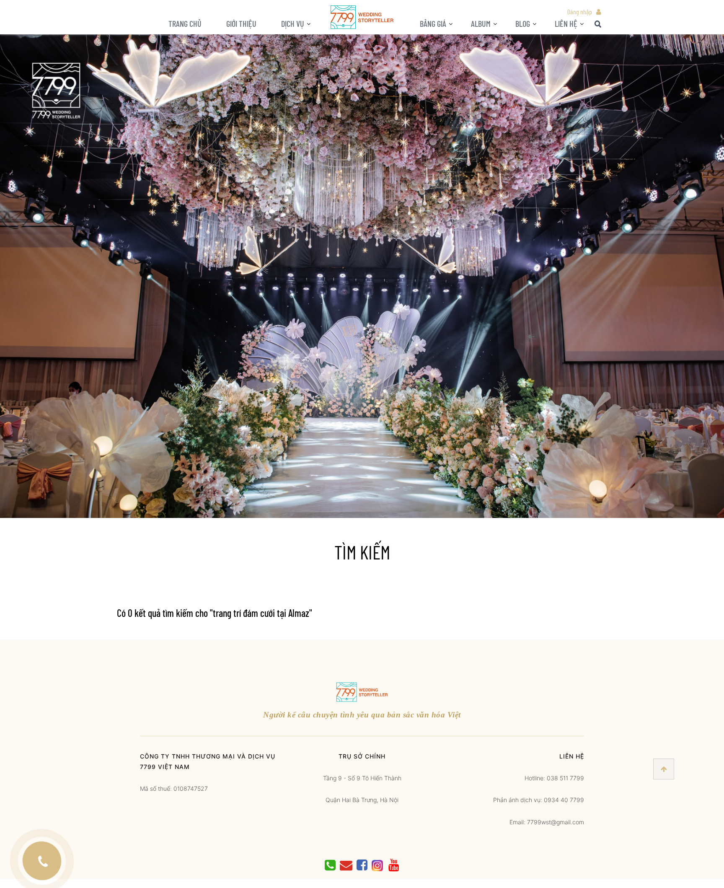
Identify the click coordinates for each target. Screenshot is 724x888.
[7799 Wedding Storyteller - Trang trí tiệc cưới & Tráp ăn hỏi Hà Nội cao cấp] (362, 16)
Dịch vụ (292, 23)
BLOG (522, 23)
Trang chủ (185, 23)
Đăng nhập (579, 12)
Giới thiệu (241, 23)
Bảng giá (433, 23)
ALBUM (481, 23)
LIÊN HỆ (566, 23)
